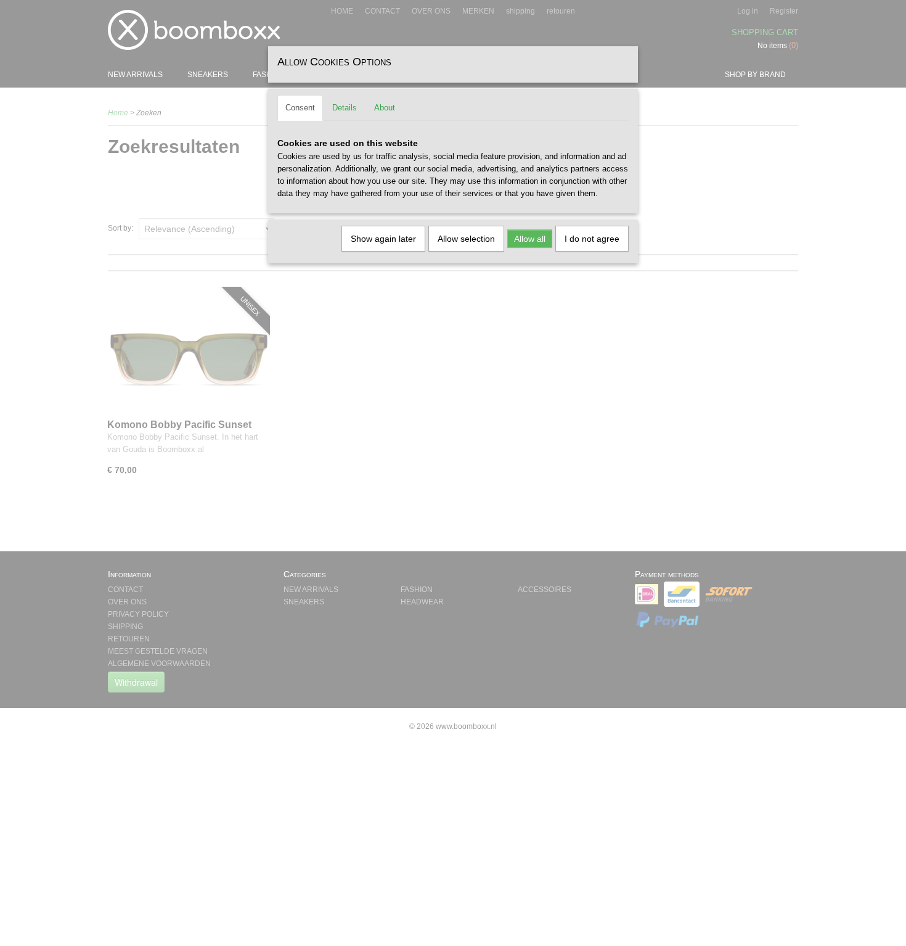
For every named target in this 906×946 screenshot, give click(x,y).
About (384, 107)
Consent (300, 107)
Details (344, 107)
